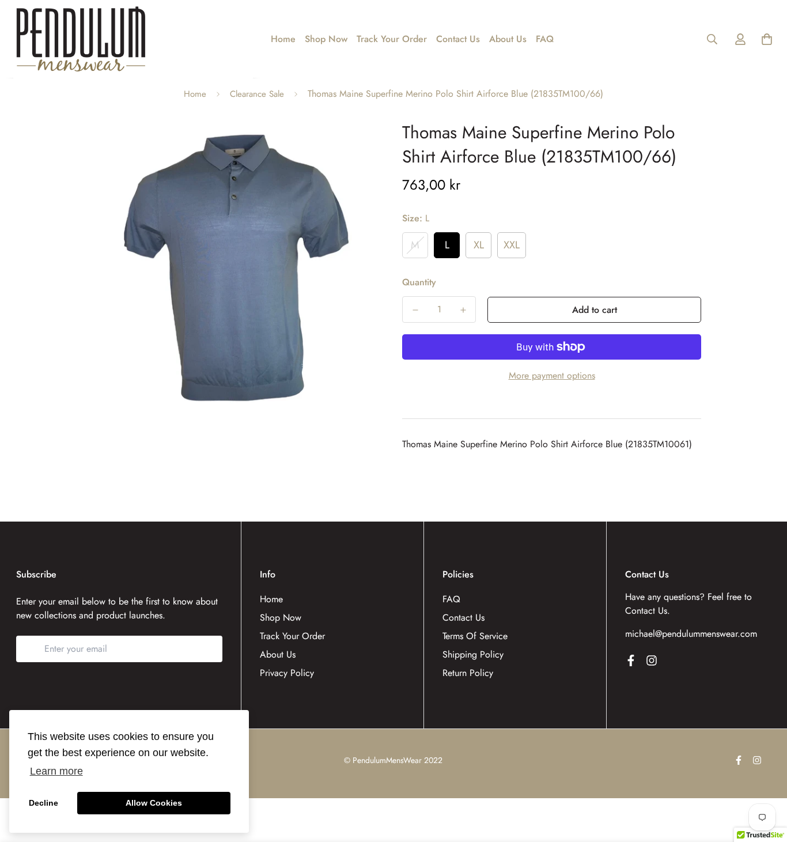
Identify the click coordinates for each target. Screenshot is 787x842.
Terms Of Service (475, 636)
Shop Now (326, 39)
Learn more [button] (56, 771)
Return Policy (467, 672)
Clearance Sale (257, 94)
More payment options (552, 375)
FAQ (545, 39)
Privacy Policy (287, 672)
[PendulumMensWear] (81, 39)
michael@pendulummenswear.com (691, 633)
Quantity (419, 282)
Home (283, 39)
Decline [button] (43, 802)
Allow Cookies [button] (154, 802)
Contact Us (458, 39)
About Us (508, 39)
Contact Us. (647, 610)
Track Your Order (392, 39)
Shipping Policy (473, 654)
